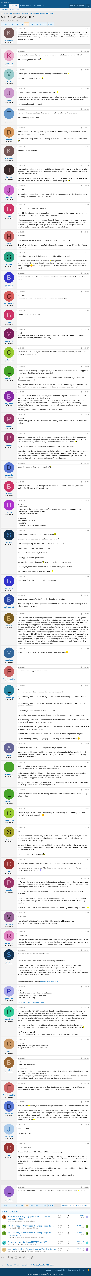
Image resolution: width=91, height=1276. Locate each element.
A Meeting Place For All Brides (36, 1251)
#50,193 (86, 1007)
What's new (24, 6)
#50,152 (86, 51)
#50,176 (86, 576)
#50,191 (86, 950)
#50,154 (86, 89)
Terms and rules (60, 1270)
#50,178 (86, 614)
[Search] (88, 6)
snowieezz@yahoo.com (49, 982)
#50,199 (86, 1143)
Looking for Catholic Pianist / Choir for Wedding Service (32, 1249)
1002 (16, 24)
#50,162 (86, 252)
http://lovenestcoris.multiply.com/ (31, 1002)
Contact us (49, 1270)
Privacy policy (71, 1270)
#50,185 (86, 809)
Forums (14, 6)
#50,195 (86, 1058)
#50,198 (86, 1125)
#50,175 (86, 530)
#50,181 (86, 686)
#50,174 (86, 501)
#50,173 (86, 482)
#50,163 (86, 273)
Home (5, 6)
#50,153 (86, 70)
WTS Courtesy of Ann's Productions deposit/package (31, 1226)
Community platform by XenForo (45, 1274)
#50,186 (86, 827)
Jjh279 (82, 1218)
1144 (44, 24)
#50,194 (86, 1039)
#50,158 (86, 165)
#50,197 (86, 1102)
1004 (26, 24)
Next (50, 24)
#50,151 (86, 28)
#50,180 (86, 667)
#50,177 (86, 595)
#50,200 (86, 1187)
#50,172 (86, 463)
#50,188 (86, 878)
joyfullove (11, 1221)
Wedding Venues (30, 1244)
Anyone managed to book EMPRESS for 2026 (27, 1242)
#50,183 (86, 762)
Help (78, 1270)
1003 (21, 24)
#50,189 (86, 913)
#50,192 (86, 987)
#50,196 (86, 1083)
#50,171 (86, 433)
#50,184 (86, 790)
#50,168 (86, 367)
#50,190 (86, 931)
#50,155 (86, 109)
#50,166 (86, 329)
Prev (5, 24)
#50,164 (86, 292)
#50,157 (86, 146)
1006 (36, 24)
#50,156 (86, 128)
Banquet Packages (29, 1221)
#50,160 (86, 204)
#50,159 (86, 186)
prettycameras (12, 1251)
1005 (31, 24)
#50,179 (86, 648)
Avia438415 (11, 1244)
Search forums (14, 9)
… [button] (12, 24)
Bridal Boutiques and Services (30, 1228)
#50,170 (86, 415)
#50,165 (86, 311)
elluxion (82, 1250)
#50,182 (86, 744)
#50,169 (86, 392)
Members (37, 6)
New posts (4, 9)
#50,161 (86, 232)
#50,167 (86, 348)
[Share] (81, 28)
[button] (30, 6)
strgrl (9, 1228)
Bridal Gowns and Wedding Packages (32, 1237)
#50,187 (86, 859)
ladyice (5, 20)
